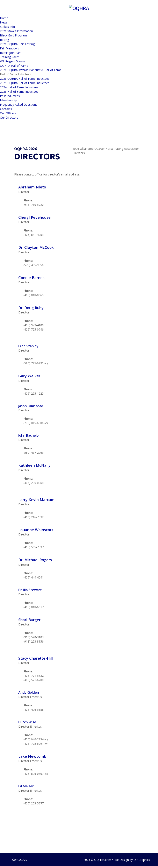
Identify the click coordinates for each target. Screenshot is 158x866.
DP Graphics (142, 860)
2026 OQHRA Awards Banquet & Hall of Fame (31, 70)
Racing (4, 40)
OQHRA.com (102, 860)
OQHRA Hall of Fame (14, 66)
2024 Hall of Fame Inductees (19, 87)
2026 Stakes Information (16, 31)
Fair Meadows (9, 48)
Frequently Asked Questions (18, 104)
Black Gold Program (13, 35)
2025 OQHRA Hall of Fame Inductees (24, 83)
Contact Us (19, 859)
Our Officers (8, 113)
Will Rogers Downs (12, 61)
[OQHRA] (79, 7)
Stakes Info (7, 27)
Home (4, 18)
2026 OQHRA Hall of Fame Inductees (24, 79)
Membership (8, 100)
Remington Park (10, 53)
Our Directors (9, 117)
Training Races (10, 57)
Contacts (6, 109)
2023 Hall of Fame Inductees (19, 91)
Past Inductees (10, 96)
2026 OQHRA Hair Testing (17, 44)
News (4, 22)
